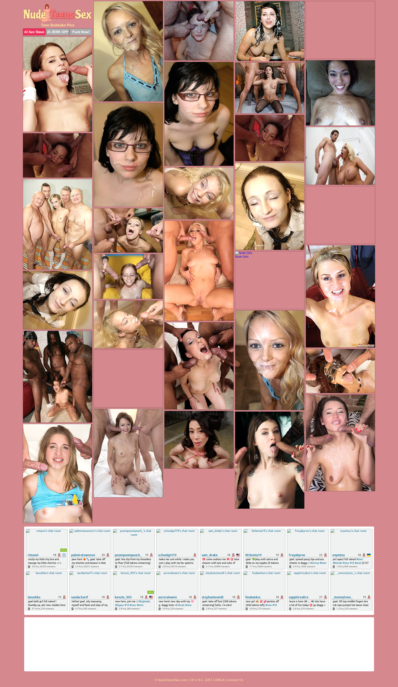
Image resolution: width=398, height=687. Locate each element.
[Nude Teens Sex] (57, 13)
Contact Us (235, 680)
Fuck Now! (81, 32)
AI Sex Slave (34, 32)
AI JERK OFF (57, 32)
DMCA (219, 680)
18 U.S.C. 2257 (201, 680)
